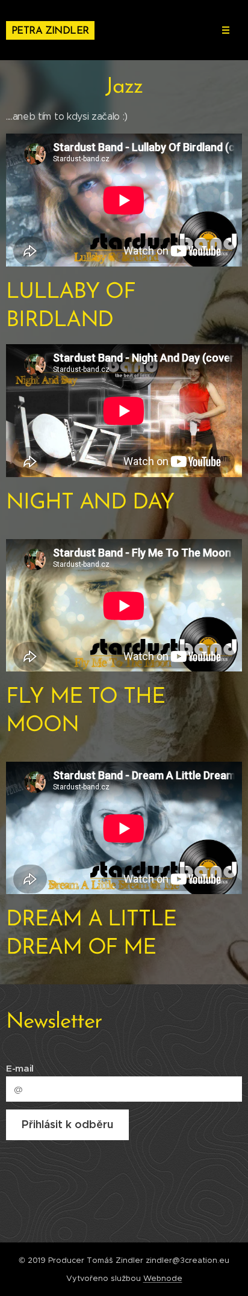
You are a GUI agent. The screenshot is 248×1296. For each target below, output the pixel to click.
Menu (225, 30)
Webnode (162, 1278)
